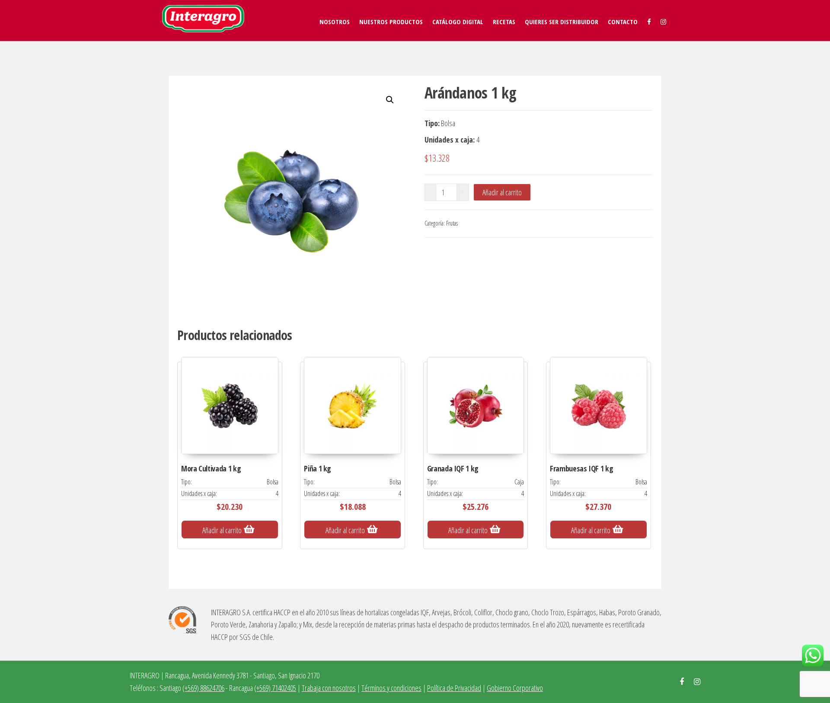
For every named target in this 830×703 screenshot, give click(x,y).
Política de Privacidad (454, 688)
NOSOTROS (334, 21)
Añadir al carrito (502, 192)
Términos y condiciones (391, 688)
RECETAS (504, 21)
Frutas (452, 223)
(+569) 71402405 (275, 688)
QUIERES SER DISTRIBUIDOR (561, 21)
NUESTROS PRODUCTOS (391, 21)
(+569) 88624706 (203, 688)
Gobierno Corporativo (515, 688)
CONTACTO (623, 21)
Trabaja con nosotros (329, 688)
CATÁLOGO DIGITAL (457, 21)
